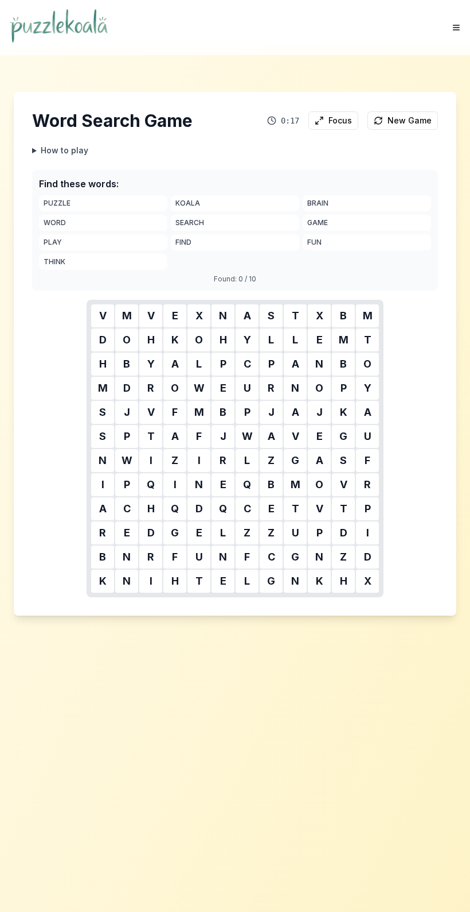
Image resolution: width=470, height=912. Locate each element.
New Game (409, 120)
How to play (64, 150)
